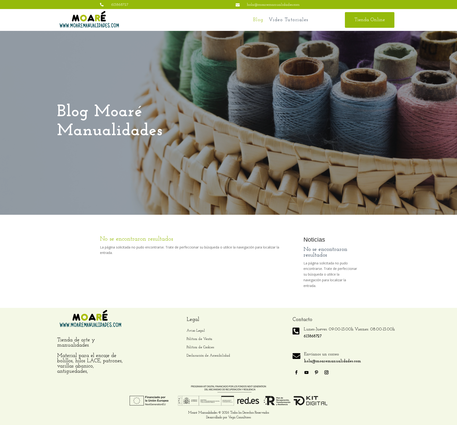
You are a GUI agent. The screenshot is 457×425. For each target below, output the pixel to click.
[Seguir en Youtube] (307, 372)
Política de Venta (199, 339)
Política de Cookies (200, 347)
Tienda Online (369, 20)
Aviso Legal (196, 331)
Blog (258, 20)
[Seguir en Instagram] (327, 372)
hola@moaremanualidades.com (273, 5)
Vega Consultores (239, 417)
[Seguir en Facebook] (297, 372)
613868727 (120, 5)
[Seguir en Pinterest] (317, 372)
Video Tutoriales (288, 20)
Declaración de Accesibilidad (208, 356)
